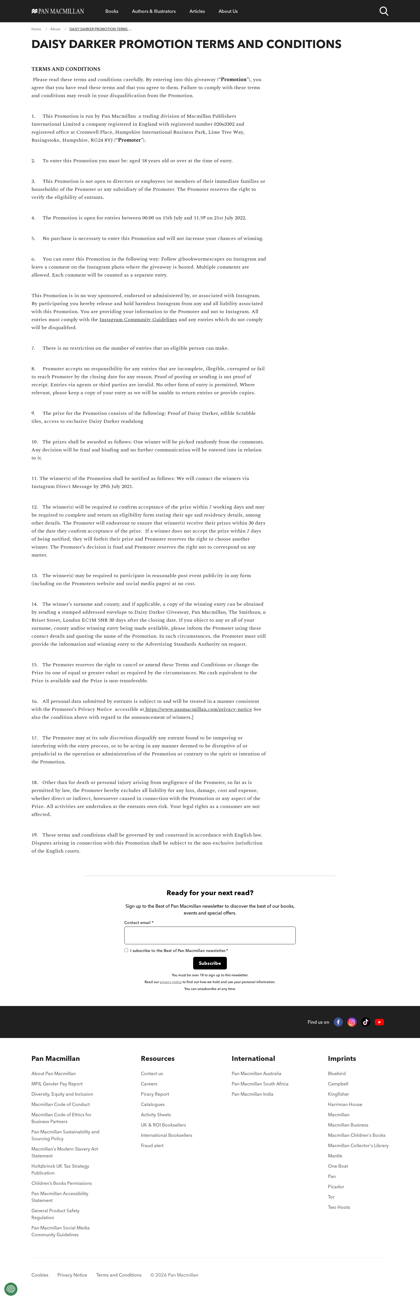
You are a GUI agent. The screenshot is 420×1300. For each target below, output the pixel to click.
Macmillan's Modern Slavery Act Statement (64, 1152)
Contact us (152, 1073)
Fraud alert (152, 1145)
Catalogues (153, 1104)
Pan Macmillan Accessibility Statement (59, 1197)
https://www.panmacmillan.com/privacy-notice (198, 709)
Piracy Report (155, 1094)
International (253, 1058)
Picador (336, 1186)
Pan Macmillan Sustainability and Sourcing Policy (65, 1135)
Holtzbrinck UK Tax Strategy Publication (60, 1169)
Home (36, 29)
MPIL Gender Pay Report (57, 1084)
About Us (228, 11)
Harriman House (345, 1104)
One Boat (338, 1166)
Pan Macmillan (55, 1058)
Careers (149, 1084)
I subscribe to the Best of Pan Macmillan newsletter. (179, 950)
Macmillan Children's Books (356, 1135)
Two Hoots (339, 1207)
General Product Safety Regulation (55, 1214)
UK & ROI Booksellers (163, 1125)
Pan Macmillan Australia (256, 1073)
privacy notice (171, 982)
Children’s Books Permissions (61, 1183)
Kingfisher (338, 1094)
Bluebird (337, 1073)
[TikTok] (365, 1022)
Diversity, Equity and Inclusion (62, 1094)
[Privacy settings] (10, 1289)
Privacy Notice (72, 1275)
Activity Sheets (156, 1114)
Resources (158, 1058)
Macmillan (338, 1114)
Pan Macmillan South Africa (260, 1084)
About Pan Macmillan (53, 1073)
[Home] (57, 11)
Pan (332, 1176)
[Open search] (384, 11)
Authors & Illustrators (154, 11)
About (55, 29)
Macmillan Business (348, 1125)
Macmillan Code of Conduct (60, 1104)
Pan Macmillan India (252, 1094)
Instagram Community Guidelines (138, 319)
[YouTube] (379, 1022)
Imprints (342, 1058)
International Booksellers (166, 1135)
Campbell (338, 1084)
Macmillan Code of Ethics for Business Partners (61, 1118)
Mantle (335, 1156)
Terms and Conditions (118, 1275)
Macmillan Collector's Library (358, 1145)
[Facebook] (338, 1022)
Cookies (39, 1275)
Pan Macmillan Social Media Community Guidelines (60, 1231)
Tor (331, 1197)
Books (111, 11)
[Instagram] (352, 1022)
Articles (197, 11)
